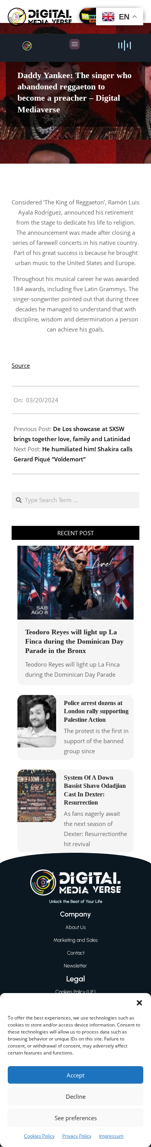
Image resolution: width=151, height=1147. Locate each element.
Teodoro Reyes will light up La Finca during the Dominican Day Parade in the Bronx (74, 641)
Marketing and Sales (75, 940)
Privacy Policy (76, 1136)
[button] (139, 1003)
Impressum (111, 1136)
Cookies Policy (39, 1136)
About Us (75, 927)
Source (21, 365)
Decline (76, 1096)
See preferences (76, 1118)
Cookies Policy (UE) (75, 992)
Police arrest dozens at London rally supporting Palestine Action (96, 711)
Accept (75, 1075)
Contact (75, 953)
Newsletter (75, 966)
